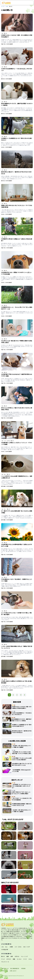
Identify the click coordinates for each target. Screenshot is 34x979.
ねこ (5, 474)
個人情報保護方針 (14, 968)
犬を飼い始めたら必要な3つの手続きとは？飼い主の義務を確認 (16, 682)
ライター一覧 (4, 971)
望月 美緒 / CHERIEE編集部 (7, 486)
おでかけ (8, 959)
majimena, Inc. (21, 975)
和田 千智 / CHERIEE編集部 (7, 44)
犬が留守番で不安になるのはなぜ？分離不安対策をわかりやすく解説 (16, 375)
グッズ (3, 959)
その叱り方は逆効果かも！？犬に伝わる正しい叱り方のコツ (16, 69)
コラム (30, 959)
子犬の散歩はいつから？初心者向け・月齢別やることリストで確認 (16, 580)
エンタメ (19, 959)
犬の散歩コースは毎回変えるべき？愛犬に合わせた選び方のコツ (16, 139)
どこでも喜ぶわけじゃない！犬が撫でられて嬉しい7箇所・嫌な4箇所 (16, 613)
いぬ (7, 6)
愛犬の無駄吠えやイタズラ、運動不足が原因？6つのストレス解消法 (17, 104)
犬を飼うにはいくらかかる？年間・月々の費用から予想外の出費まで (16, 36)
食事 (12, 956)
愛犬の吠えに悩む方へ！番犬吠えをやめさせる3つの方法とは (16, 172)
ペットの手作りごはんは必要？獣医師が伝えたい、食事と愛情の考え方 (16, 477)
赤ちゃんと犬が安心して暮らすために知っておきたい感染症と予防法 (16, 408)
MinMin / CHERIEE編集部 (6, 147)
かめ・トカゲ (26, 947)
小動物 (11, 947)
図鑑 (14, 959)
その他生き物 (4, 949)
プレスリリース (5, 962)
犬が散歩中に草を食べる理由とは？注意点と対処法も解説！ (16, 240)
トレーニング (24, 956)
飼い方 (5, 33)
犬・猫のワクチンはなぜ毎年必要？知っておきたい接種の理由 (16, 512)
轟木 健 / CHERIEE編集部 (6, 78)
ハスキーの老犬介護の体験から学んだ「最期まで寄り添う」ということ (16, 647)
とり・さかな (7, 440)
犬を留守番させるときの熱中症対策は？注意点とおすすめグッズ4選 (16, 545)
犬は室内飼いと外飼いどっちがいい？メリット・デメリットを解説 (16, 443)
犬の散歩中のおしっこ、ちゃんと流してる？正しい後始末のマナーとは (16, 308)
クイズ (25, 959)
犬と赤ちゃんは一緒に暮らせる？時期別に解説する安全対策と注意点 (16, 341)
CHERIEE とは (4, 968)
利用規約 (23, 968)
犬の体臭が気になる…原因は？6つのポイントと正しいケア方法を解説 (16, 273)
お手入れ (17, 956)
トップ (2, 6)
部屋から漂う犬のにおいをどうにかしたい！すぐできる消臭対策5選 (16, 206)
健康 (7, 956)
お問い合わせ (13, 971)
